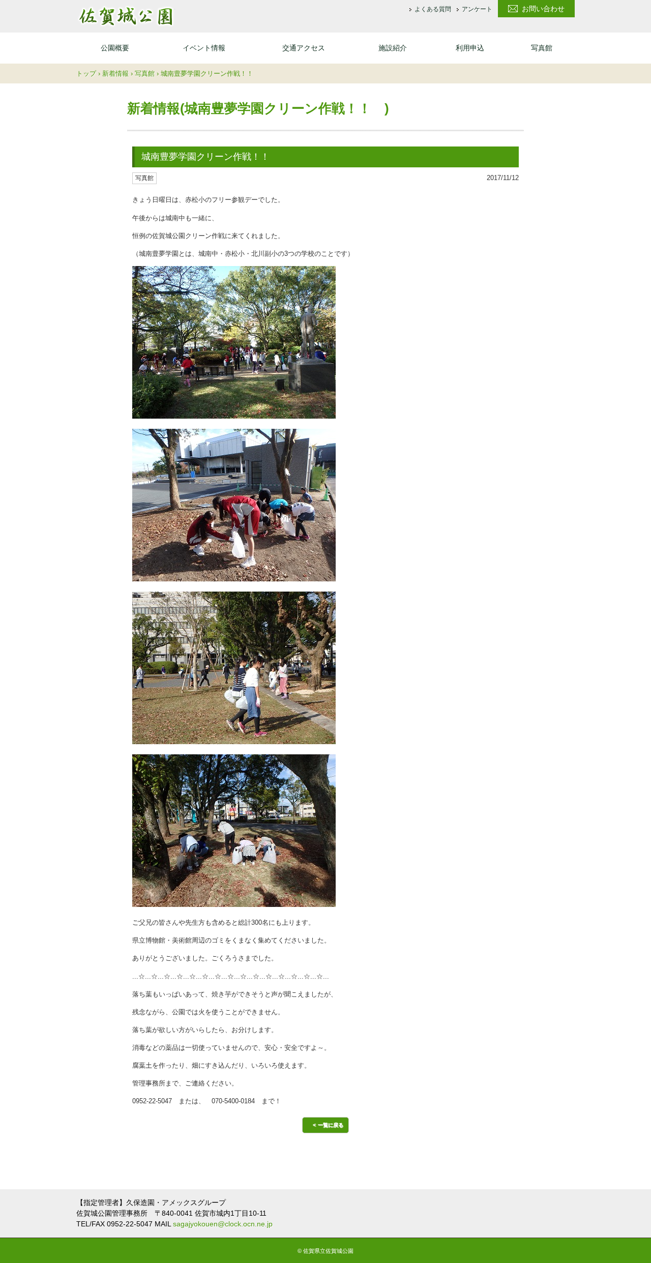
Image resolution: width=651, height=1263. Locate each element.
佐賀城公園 (125, 16)
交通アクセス (303, 48)
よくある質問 (433, 10)
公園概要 (115, 48)
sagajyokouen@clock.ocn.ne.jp (223, 1224)
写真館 (541, 48)
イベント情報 (204, 48)
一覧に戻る (330, 1125)
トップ (86, 73)
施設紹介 (392, 48)
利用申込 (470, 48)
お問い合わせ (543, 8)
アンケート (477, 10)
